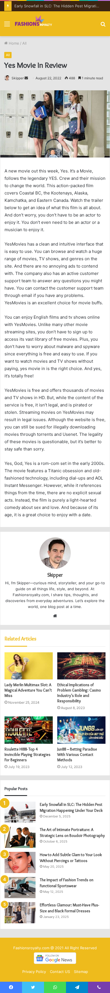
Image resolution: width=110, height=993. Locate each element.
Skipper (18, 78)
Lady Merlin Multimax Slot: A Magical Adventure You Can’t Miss (28, 690)
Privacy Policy (34, 971)
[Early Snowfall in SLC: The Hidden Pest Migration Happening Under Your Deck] (20, 812)
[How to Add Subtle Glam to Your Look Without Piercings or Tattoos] (20, 862)
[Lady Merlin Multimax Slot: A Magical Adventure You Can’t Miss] (29, 665)
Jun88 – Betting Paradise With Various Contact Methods (77, 754)
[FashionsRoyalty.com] (33, 23)
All (24, 43)
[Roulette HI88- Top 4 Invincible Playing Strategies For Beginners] (29, 729)
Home (13, 43)
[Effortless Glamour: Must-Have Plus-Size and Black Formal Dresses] (20, 912)
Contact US (60, 971)
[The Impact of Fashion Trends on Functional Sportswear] (20, 887)
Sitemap (81, 971)
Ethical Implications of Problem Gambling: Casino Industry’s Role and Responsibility (79, 692)
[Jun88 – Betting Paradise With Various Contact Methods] (81, 729)
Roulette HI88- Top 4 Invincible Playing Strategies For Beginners (27, 754)
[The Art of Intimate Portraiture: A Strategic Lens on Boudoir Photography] (20, 837)
